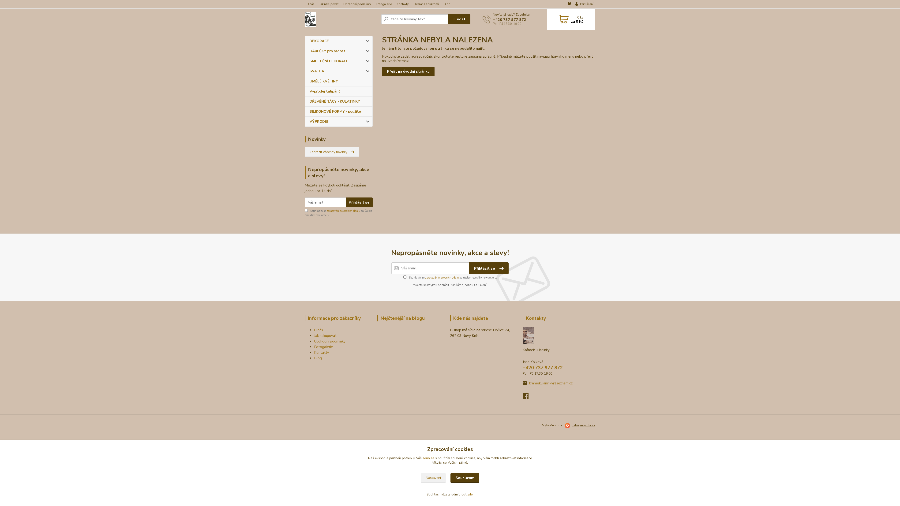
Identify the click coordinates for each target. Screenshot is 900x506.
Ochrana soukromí (426, 4)
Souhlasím (464, 477)
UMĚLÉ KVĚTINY (324, 81)
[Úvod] (341, 19)
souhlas (428, 458)
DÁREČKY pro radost (327, 51)
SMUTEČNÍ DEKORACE (329, 61)
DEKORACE (319, 41)
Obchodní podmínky (357, 4)
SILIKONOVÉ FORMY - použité (335, 111)
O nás (311, 4)
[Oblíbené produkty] (569, 4)
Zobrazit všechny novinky (328, 152)
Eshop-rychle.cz (583, 425)
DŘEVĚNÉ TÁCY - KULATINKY (335, 101)
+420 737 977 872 (509, 19)
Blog (447, 4)
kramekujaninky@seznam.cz (551, 383)
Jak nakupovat (328, 4)
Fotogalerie (384, 4)
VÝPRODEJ (319, 121)
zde (470, 494)
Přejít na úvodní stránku (408, 71)
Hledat (459, 19)
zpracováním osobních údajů (343, 211)
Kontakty (403, 4)
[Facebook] (528, 397)
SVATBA (317, 71)
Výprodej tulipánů (325, 91)
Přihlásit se (359, 202)
